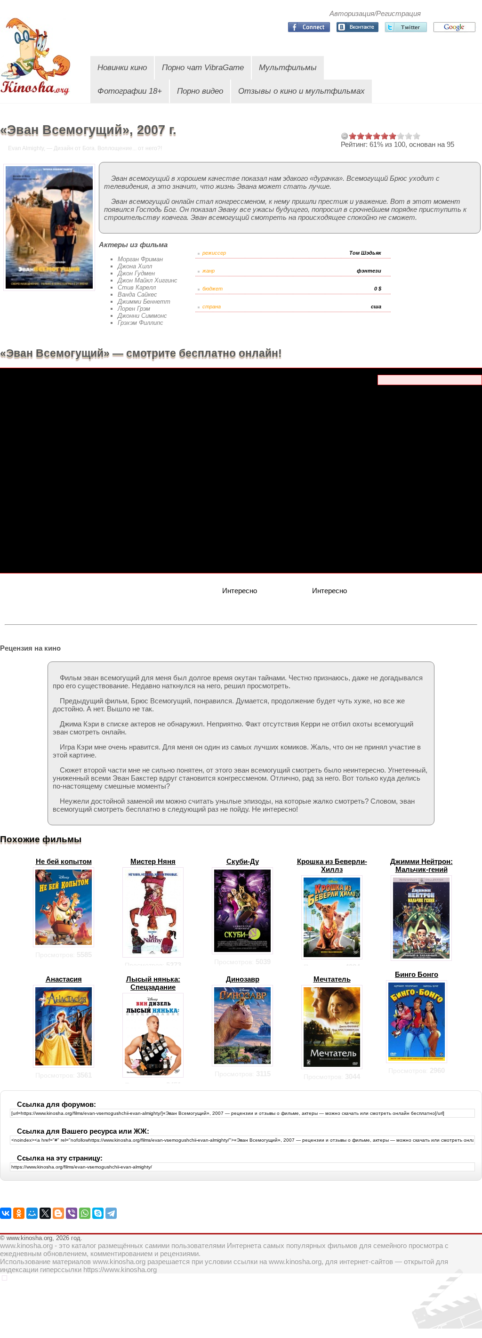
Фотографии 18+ (129, 91)
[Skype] (98, 1213)
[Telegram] (111, 1213)
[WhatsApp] (84, 1213)
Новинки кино (122, 67)
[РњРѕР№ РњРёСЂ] (32, 1213)
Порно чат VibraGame (203, 67)
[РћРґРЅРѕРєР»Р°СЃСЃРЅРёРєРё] (18, 1213)
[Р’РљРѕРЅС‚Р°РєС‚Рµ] (5, 1213)
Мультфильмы (288, 67)
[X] (45, 1213)
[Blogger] (58, 1213)
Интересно (239, 591)
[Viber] (71, 1213)
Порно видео (200, 91)
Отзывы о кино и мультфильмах (301, 91)
